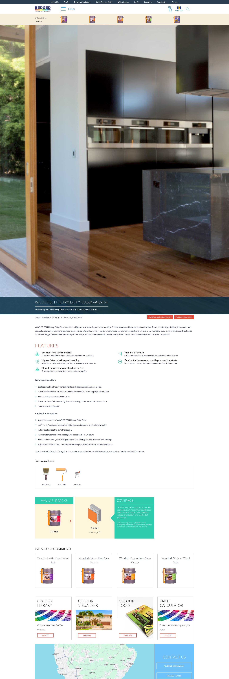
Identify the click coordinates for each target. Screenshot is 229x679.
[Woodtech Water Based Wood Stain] (70, 19)
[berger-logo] (42, 9)
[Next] (70, 521)
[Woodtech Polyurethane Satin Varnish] (98, 19)
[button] (187, 9)
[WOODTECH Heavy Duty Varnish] (183, 19)
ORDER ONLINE (170, 9)
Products (45, 318)
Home (37, 318)
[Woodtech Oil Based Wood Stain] (155, 19)
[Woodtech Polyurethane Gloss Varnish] (127, 19)
